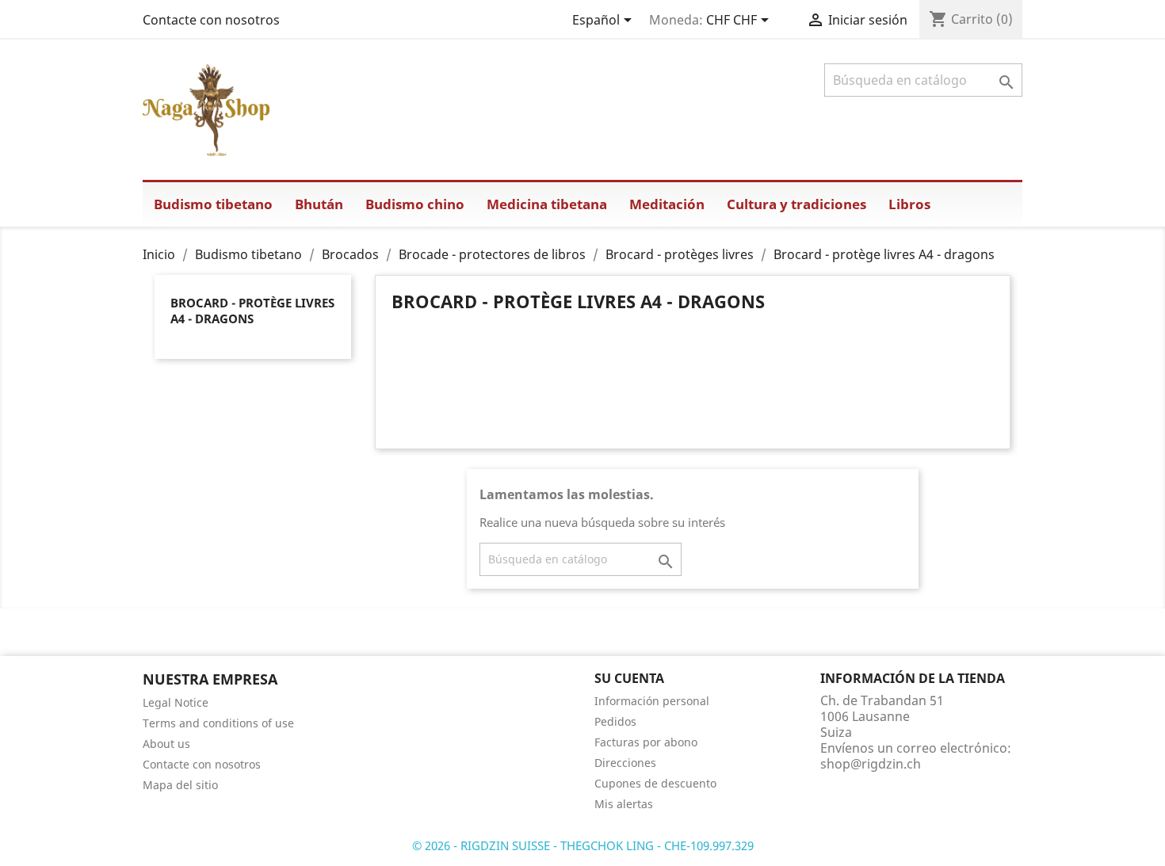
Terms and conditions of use (218, 723)
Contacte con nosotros (211, 20)
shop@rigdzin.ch (870, 764)
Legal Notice (175, 702)
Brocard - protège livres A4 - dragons (252, 310)
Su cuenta (629, 678)
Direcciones (625, 762)
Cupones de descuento (655, 783)
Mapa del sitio (180, 784)
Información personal (651, 700)
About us (166, 743)
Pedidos (615, 721)
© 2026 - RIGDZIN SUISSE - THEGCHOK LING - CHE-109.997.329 (583, 845)
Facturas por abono (645, 742)
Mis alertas (623, 803)
